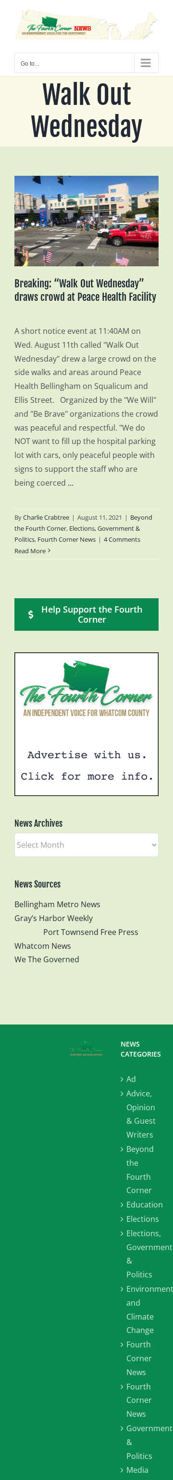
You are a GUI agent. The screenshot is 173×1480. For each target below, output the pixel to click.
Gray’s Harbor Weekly (57, 918)
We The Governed (46, 959)
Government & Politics (142, 1442)
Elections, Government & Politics (142, 1254)
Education (142, 1204)
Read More (30, 550)
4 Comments (122, 539)
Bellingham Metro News (57, 904)
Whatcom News (42, 946)
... (71, 483)
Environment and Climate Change (142, 1309)
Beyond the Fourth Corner (140, 1169)
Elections (142, 1219)
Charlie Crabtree (46, 517)
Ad (131, 1079)
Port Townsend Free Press (90, 932)
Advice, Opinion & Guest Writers (141, 1114)
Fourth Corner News (66, 539)
